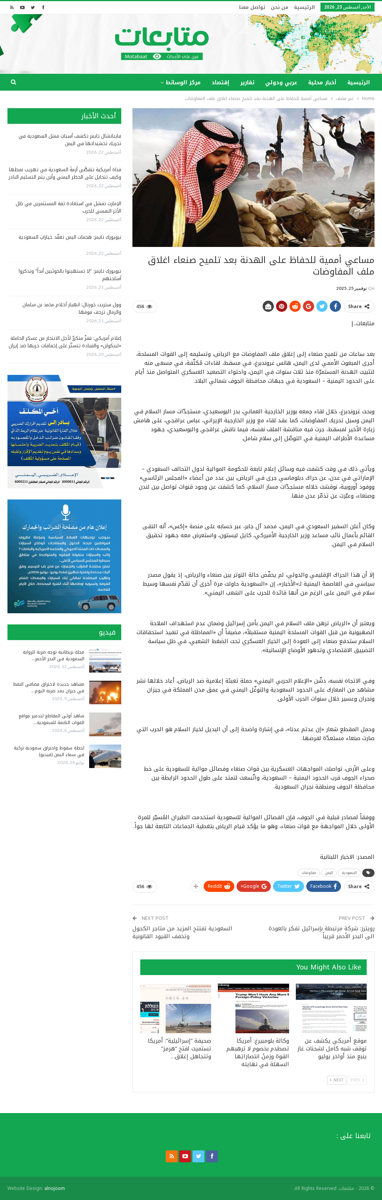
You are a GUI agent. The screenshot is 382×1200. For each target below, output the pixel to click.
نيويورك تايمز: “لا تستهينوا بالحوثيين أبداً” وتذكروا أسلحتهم (70, 274)
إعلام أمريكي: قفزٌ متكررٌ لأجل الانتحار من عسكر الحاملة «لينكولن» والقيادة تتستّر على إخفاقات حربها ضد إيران (65, 341)
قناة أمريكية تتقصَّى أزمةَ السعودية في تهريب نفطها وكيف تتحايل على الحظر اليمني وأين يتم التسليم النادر (65, 173)
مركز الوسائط (183, 83)
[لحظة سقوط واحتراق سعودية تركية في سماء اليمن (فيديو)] (105, 756)
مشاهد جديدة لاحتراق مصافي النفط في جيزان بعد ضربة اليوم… (48, 687)
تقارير (247, 83)
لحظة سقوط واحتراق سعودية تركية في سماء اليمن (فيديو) (49, 751)
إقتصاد (220, 83)
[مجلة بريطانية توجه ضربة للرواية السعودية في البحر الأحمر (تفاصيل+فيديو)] (105, 661)
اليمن (329, 872)
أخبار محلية (322, 83)
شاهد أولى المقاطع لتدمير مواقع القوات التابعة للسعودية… (51, 719)
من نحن (279, 7)
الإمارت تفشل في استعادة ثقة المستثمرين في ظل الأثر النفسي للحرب (68, 207)
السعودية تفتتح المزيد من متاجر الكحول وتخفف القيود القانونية (182, 932)
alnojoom (54, 1188)
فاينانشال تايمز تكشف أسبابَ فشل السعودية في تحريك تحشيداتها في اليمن (70, 139)
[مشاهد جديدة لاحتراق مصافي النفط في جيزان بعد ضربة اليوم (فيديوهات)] (105, 693)
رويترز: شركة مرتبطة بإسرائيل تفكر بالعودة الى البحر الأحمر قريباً (322, 932)
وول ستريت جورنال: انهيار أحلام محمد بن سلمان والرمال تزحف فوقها (71, 308)
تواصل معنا (252, 7)
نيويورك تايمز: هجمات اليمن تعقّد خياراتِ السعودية (70, 237)
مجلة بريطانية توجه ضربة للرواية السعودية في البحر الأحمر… (53, 655)
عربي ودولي (281, 83)
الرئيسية (304, 7)
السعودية (349, 872)
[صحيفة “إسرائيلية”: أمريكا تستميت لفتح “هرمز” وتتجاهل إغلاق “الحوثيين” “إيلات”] (175, 1008)
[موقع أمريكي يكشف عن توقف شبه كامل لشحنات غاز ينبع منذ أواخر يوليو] (331, 1008)
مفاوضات (308, 872)
